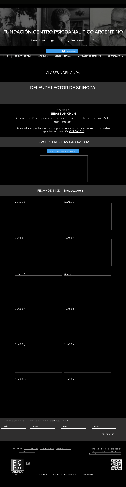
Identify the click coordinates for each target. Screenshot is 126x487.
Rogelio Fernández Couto (81, 40)
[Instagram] (28, 463)
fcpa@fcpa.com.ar (27, 452)
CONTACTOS (76, 131)
